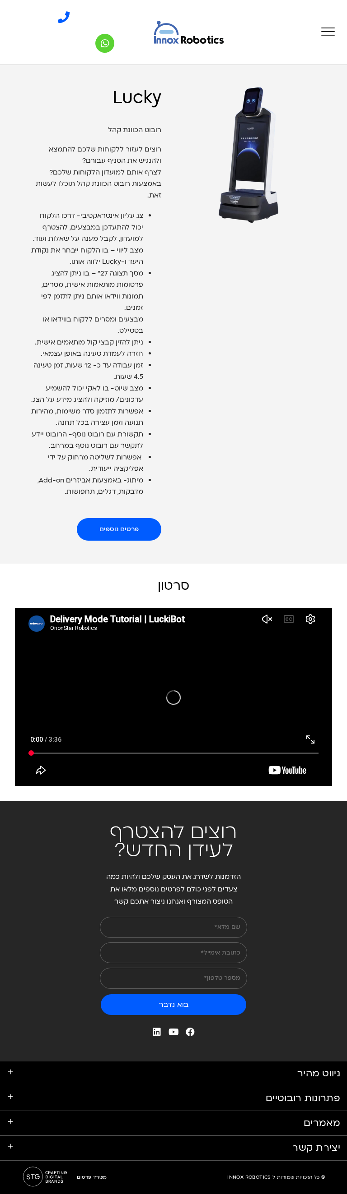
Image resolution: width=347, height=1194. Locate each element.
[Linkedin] (157, 1032)
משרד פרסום (92, 1177)
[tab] (173, 1148)
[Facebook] (190, 1032)
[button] (119, 529)
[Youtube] (173, 1032)
